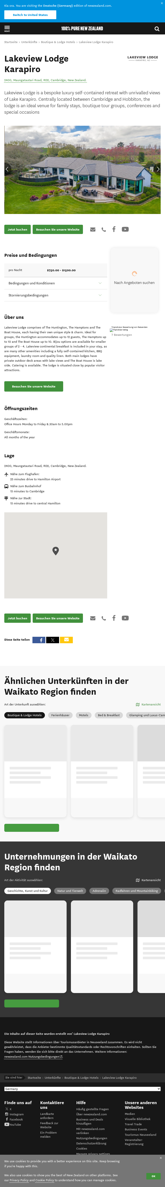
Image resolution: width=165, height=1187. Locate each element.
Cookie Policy (44, 1180)
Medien (130, 1114)
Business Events (136, 1129)
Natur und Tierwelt (70, 891)
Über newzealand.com (91, 1114)
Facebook (16, 1119)
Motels (83, 715)
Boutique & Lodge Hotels (25, 715)
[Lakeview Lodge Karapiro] (143, 58)
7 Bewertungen (122, 335)
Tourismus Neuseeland (140, 1135)
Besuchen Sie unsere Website (57, 229)
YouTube (15, 1125)
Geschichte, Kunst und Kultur (28, 891)
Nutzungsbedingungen (91, 1138)
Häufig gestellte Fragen (92, 1109)
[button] (7, 28)
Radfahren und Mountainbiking (137, 891)
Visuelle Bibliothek (137, 1119)
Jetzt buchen (17, 229)
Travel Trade (133, 1124)
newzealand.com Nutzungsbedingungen (33, 1056)
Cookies (81, 1148)
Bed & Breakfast (109, 715)
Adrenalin (99, 891)
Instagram (17, 1114)
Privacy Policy (19, 1180)
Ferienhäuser (60, 715)
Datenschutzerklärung (91, 1143)
